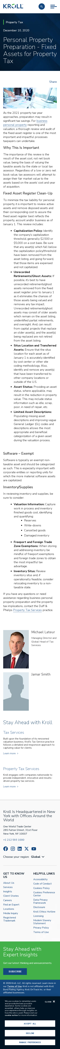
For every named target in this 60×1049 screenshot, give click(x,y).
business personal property (25, 123)
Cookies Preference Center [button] (44, 894)
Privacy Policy (41, 927)
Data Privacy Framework (40, 901)
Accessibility (40, 879)
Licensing (38, 916)
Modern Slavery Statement (42, 922)
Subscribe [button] (15, 971)
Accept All (30, 1023)
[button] (41, 6)
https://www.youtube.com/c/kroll (33, 848)
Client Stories (11, 895)
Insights (7, 891)
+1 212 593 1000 (13, 840)
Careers (7, 900)
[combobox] (38, 857)
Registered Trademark (9, 919)
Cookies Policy (41, 888)
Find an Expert (11, 904)
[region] (30, 1022)
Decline (30, 1033)
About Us (8, 882)
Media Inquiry (10, 913)
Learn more (9, 753)
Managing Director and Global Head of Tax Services (43, 641)
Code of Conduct (42, 883)
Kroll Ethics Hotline (44, 911)
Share (53, 82)
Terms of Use (41, 932)
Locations (8, 909)
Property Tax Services (27, 610)
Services (8, 887)
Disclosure (39, 907)
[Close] (54, 1001)
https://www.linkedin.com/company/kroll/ (20, 849)
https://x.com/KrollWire (26, 849)
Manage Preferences (30, 1042)
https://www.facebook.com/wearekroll (5, 848)
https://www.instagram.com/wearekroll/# (13, 849)
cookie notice (11, 1015)
